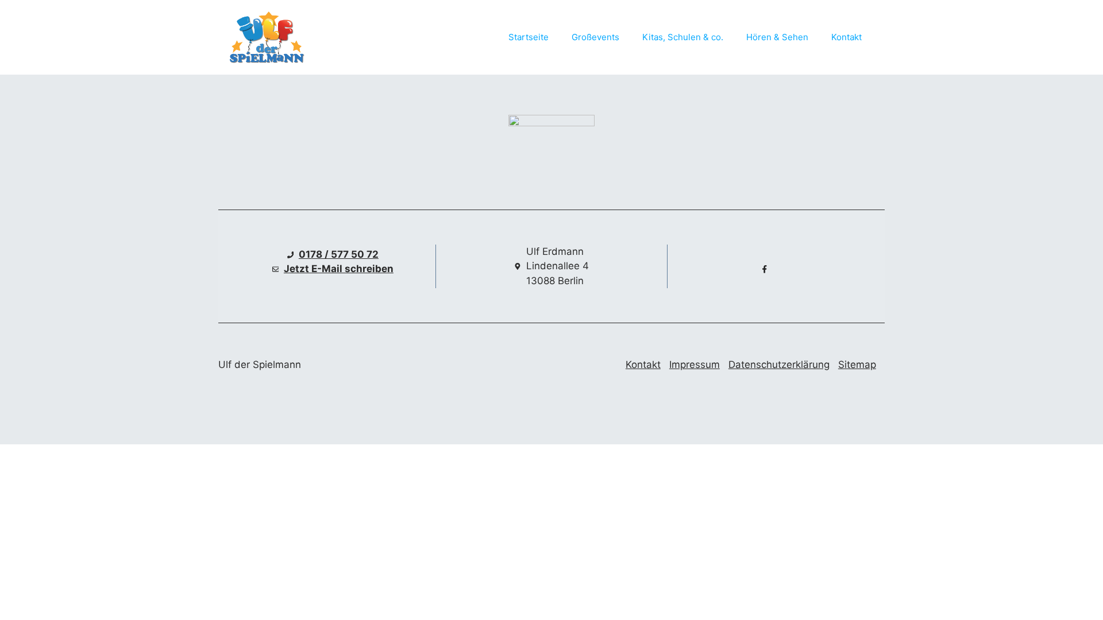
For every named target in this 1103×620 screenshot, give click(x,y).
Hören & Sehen (777, 37)
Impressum (694, 364)
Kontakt (846, 37)
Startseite (528, 37)
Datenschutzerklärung (779, 364)
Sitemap (857, 364)
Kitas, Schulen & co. (682, 37)
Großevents (595, 37)
